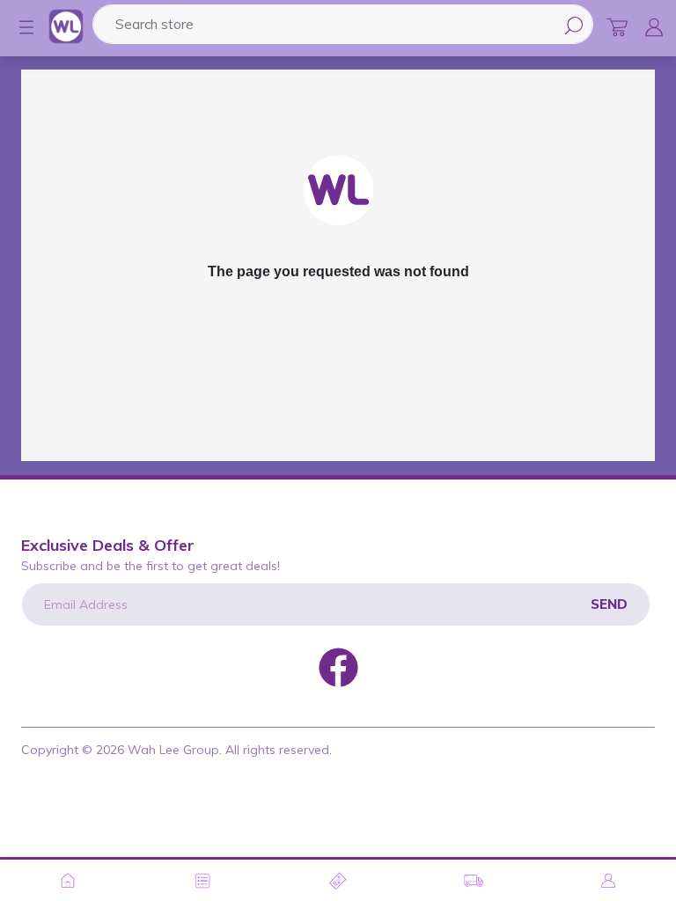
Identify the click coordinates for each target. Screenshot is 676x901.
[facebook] (338, 666)
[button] (17, 27)
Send (609, 604)
